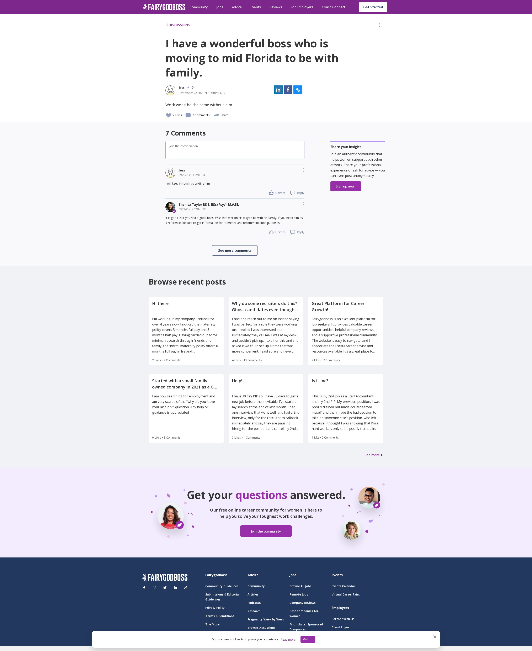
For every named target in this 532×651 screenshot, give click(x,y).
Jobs (219, 7)
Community (199, 7)
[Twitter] (165, 587)
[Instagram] (154, 587)
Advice (237, 7)
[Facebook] (144, 587)
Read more (288, 639)
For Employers (302, 7)
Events (255, 7)
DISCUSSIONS (179, 25)
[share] (216, 114)
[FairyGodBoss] (164, 578)
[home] (164, 7)
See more (372, 455)
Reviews (276, 7)
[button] (379, 26)
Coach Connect (333, 7)
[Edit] (379, 26)
